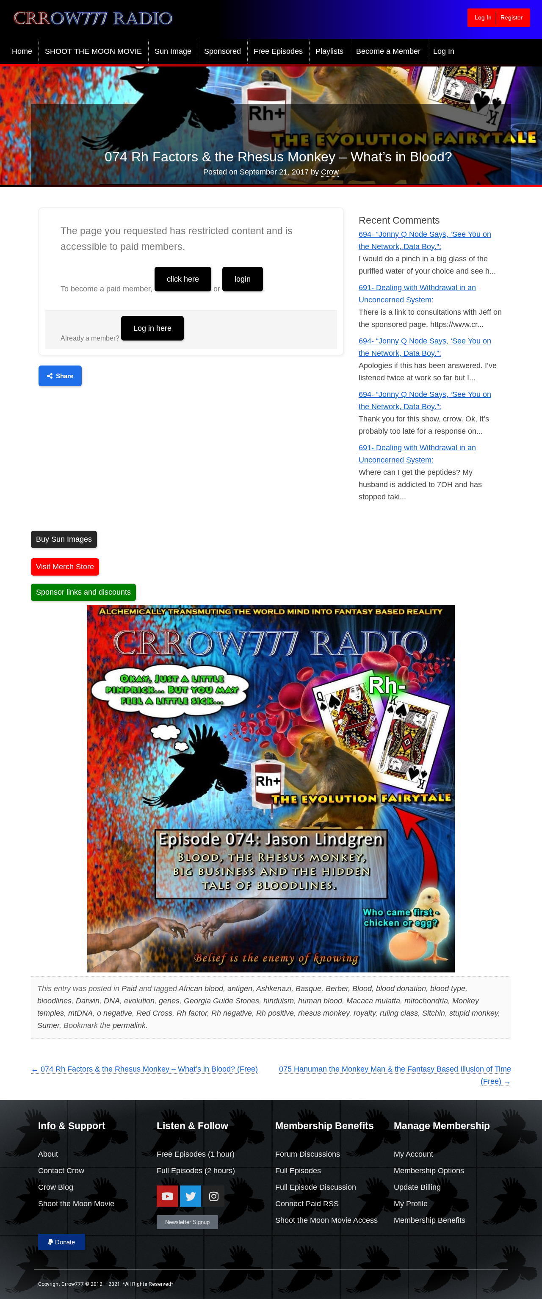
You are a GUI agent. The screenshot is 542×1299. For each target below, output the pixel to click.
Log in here (152, 328)
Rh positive (275, 1013)
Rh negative (231, 1013)
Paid (129, 988)
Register (512, 17)
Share (64, 375)
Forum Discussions (307, 1154)
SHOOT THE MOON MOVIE (93, 51)
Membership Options (429, 1170)
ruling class (399, 1013)
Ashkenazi (273, 988)
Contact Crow (61, 1170)
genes (169, 1001)
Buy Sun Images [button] (64, 539)
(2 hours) (218, 1170)
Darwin (88, 1001)
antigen (239, 988)
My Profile (411, 1203)
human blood (320, 1001)
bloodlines (54, 1001)
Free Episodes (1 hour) (196, 1154)
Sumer (48, 1025)
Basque (308, 988)
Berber (337, 988)
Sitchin (433, 1013)
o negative (114, 1013)
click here (183, 279)
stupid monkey (473, 1013)
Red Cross (154, 1013)
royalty (365, 1013)
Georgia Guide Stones (221, 1001)
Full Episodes (179, 1170)
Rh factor (192, 1013)
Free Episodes (278, 51)
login (243, 279)
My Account (413, 1154)
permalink (129, 1025)
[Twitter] (190, 1196)
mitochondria (426, 1001)
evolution (139, 1001)
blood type (447, 988)
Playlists (329, 51)
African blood (201, 988)
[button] (61, 1242)
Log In (483, 17)
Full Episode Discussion (315, 1187)
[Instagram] (213, 1196)
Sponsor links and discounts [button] (83, 592)
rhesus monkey (323, 1013)
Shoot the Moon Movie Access (326, 1220)
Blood (362, 988)
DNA (112, 1001)
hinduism (278, 1001)
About (48, 1154)
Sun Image (173, 51)
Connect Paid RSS (307, 1203)
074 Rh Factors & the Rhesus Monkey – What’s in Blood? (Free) (144, 1069)
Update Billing (417, 1187)
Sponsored (222, 51)
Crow (330, 172)
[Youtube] (167, 1196)
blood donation (401, 988)
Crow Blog (55, 1187)
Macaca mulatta (373, 1001)
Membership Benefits (429, 1220)
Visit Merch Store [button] (65, 566)
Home (22, 51)
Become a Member (388, 51)
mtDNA (80, 1013)
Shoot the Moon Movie (76, 1203)
